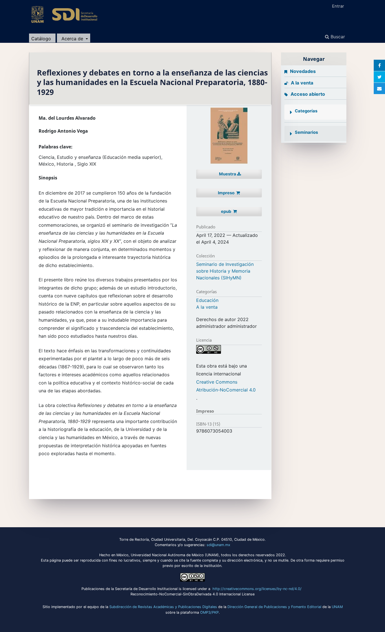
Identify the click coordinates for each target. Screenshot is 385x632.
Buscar (337, 36)
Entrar (338, 6)
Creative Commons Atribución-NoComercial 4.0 (226, 386)
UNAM (337, 607)
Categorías (306, 111)
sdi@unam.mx (218, 545)
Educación (207, 300)
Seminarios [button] (306, 132)
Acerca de (73, 38)
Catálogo (41, 38)
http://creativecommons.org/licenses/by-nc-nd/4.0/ (258, 589)
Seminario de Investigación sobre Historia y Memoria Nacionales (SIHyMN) (225, 271)
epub (226, 211)
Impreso (226, 192)
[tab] (315, 112)
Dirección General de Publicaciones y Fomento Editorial (274, 607)
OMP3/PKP (209, 612)
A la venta (207, 307)
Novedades (303, 71)
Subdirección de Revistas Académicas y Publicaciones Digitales (163, 607)
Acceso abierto (308, 94)
